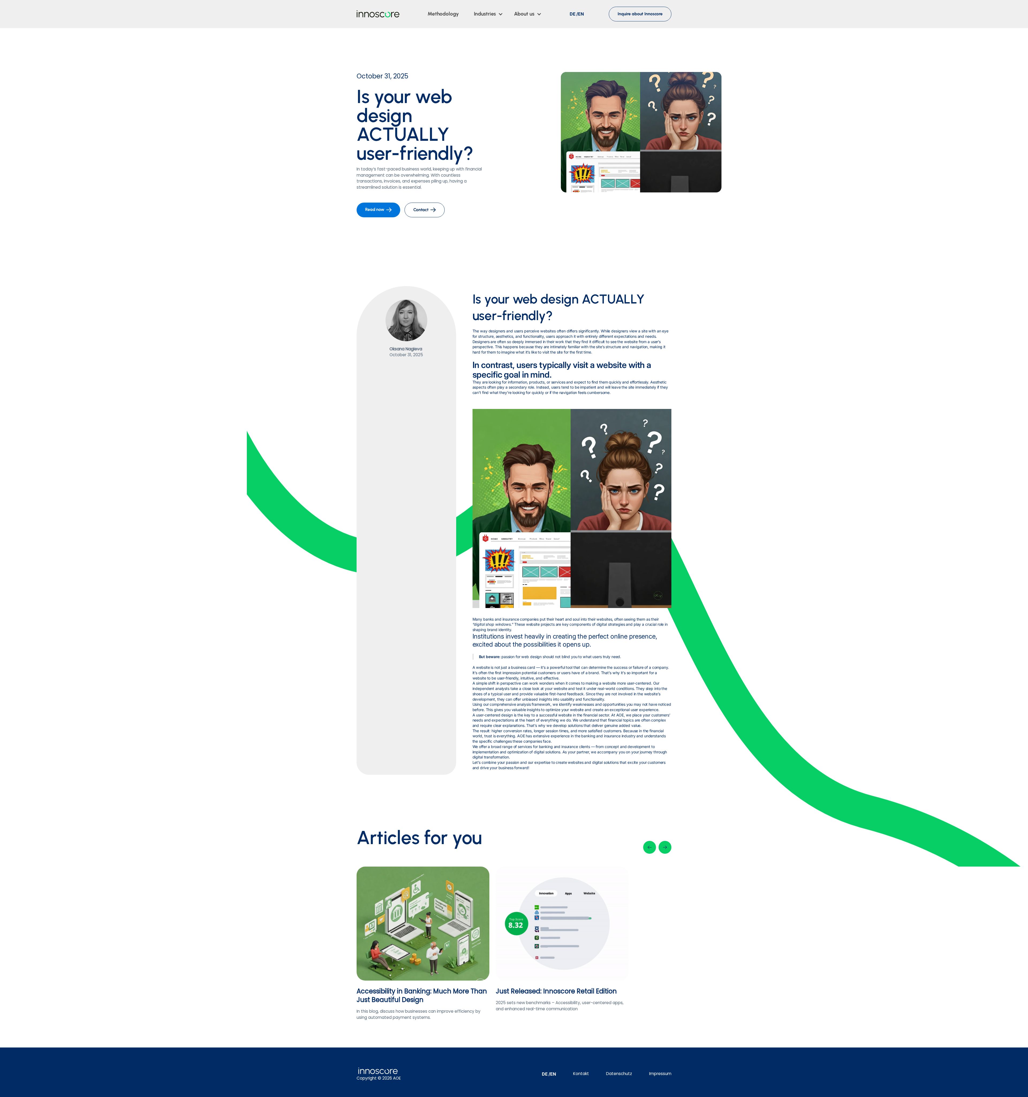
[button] (489, 14)
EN (581, 14)
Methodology (443, 14)
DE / (574, 14)
